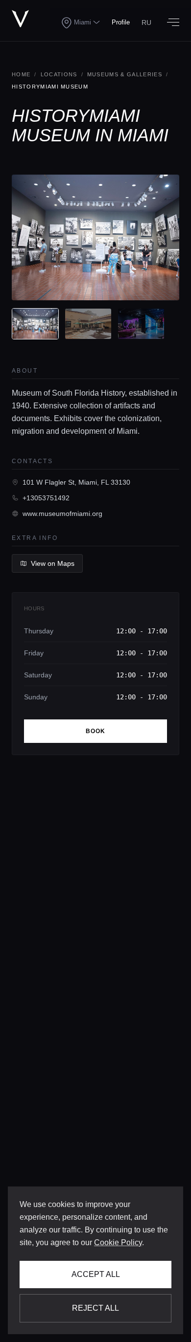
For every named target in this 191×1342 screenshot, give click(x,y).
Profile (121, 22)
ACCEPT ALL (96, 1274)
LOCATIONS (59, 74)
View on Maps (52, 563)
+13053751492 (46, 498)
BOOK (96, 731)
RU (146, 22)
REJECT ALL (95, 1308)
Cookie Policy (118, 1242)
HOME (21, 74)
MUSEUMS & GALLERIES (124, 74)
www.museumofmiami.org (62, 513)
